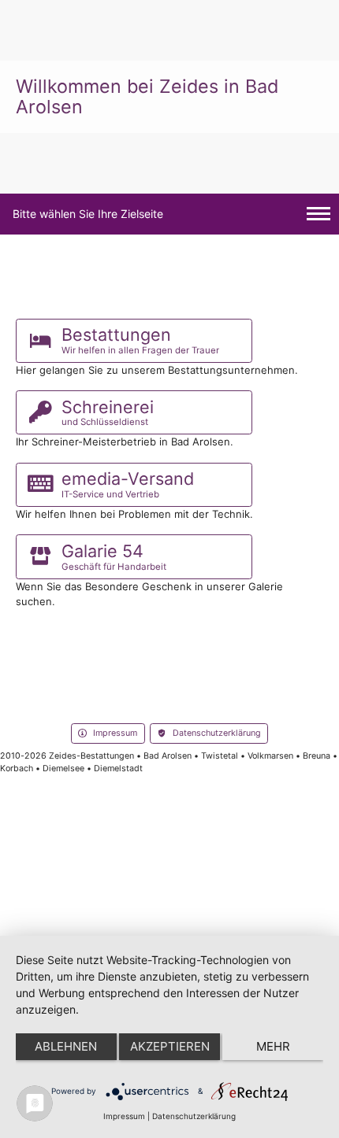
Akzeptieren (170, 1046)
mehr (273, 1046)
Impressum (124, 1116)
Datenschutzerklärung (194, 1116)
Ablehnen (66, 1046)
